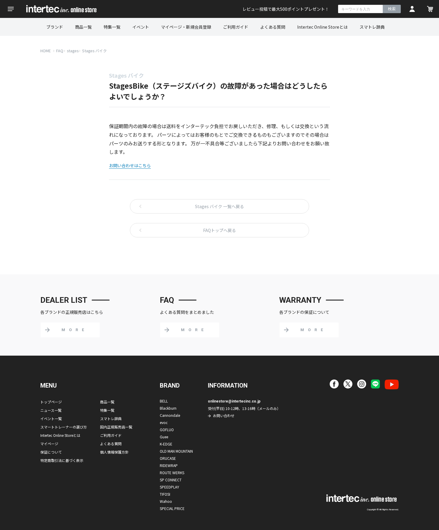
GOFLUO (167, 429)
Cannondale (170, 415)
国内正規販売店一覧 (116, 426)
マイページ (49, 443)
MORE (75, 330)
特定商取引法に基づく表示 (61, 460)
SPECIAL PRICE (172, 508)
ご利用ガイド (235, 27)
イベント (140, 27)
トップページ (51, 401)
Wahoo (166, 501)
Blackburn (168, 408)
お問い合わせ (223, 415)
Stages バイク (94, 50)
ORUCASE (168, 458)
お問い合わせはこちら (130, 165)
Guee (164, 436)
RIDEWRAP (169, 465)
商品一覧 (83, 27)
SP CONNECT (171, 479)
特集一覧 (112, 27)
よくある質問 (272, 27)
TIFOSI (165, 494)
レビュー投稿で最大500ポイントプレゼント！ (285, 9)
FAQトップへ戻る (219, 230)
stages (73, 50)
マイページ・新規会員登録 (186, 27)
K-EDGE (166, 443)
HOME (45, 50)
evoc (164, 422)
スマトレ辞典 (372, 27)
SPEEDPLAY (169, 486)
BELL (164, 400)
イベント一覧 (51, 418)
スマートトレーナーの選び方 (63, 426)
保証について (51, 451)
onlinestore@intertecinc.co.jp (234, 401)
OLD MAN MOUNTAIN (176, 451)
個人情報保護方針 (114, 451)
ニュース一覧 (51, 410)
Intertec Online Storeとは (322, 27)
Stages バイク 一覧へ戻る (219, 206)
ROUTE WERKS (172, 472)
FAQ (59, 50)
